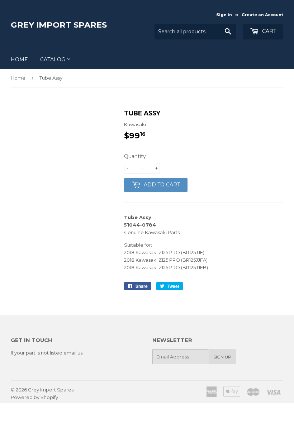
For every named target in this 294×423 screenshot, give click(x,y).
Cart (268, 31)
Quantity (135, 156)
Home (19, 59)
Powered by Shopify (34, 397)
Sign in (224, 14)
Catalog (53, 59)
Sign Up (222, 357)
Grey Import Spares (59, 25)
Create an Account (262, 14)
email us (72, 353)
